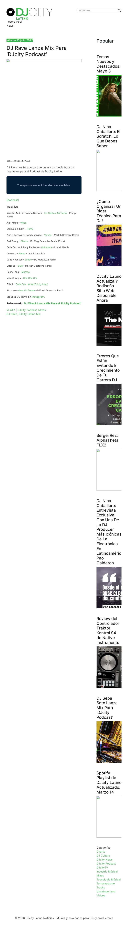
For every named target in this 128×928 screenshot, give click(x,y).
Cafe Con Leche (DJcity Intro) (32, 284)
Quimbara (46, 247)
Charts (100, 851)
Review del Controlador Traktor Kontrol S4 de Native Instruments (107, 630)
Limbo (28, 259)
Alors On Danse (26, 290)
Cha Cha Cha (30, 278)
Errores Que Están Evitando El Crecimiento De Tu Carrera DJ (108, 368)
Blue (20, 265)
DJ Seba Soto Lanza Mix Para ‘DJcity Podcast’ (107, 708)
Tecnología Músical (108, 879)
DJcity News (104, 859)
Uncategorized (105, 891)
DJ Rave (11, 314)
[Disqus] (44, 365)
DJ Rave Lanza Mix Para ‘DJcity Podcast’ (36, 51)
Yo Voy (48, 235)
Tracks (100, 887)
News (10, 25)
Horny (30, 228)
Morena (26, 271)
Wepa (23, 222)
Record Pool (14, 21)
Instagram (38, 296)
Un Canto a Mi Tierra (55, 213)
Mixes (42, 310)
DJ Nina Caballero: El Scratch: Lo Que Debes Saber (108, 136)
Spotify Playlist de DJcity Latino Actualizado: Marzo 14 (109, 783)
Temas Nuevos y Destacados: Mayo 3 (108, 63)
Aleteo (21, 253)
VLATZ (10, 310)
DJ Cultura (103, 855)
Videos (100, 895)
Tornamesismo (105, 883)
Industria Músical (107, 871)
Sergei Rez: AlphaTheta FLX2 (107, 440)
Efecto (24, 241)
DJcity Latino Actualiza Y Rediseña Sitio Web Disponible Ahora (109, 288)
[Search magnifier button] (119, 10)
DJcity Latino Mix (29, 314)
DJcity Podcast (27, 310)
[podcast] (12, 200)
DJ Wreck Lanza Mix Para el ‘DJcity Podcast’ (52, 303)
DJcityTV (102, 867)
